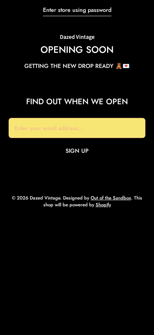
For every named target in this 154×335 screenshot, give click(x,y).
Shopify (103, 204)
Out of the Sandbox (111, 197)
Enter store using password (77, 10)
